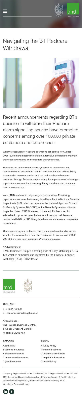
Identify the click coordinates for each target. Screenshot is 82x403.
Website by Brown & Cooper (16, 384)
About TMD (9, 346)
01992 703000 (14, 309)
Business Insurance (13, 350)
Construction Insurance (15, 358)
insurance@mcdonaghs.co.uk (44, 239)
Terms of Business (51, 350)
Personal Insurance (13, 354)
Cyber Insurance (12, 362)
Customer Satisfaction (53, 354)
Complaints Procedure (53, 358)
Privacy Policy (48, 346)
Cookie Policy (48, 362)
